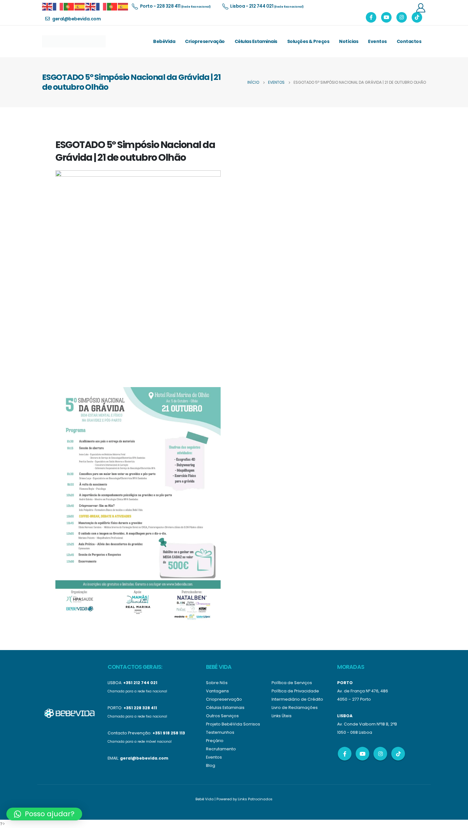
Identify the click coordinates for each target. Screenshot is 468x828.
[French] (58, 6)
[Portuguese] (69, 6)
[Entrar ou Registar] (420, 7)
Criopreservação (205, 41)
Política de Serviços (292, 682)
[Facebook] (371, 17)
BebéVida (164, 41)
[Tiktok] (417, 17)
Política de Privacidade (295, 691)
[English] (47, 6)
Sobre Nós (217, 682)
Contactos (409, 41)
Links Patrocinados (255, 799)
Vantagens (217, 691)
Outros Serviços (222, 715)
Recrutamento (221, 749)
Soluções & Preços (308, 41)
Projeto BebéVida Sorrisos (233, 724)
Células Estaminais (256, 41)
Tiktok (398, 754)
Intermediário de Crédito (297, 699)
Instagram (380, 754)
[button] (44, 814)
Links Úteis (282, 715)
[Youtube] (386, 17)
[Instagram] (401, 17)
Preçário (214, 740)
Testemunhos (220, 732)
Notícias (348, 41)
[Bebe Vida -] (74, 41)
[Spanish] (79, 6)
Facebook (344, 754)
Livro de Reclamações (295, 707)
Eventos (377, 41)
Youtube (362, 754)
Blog (210, 765)
